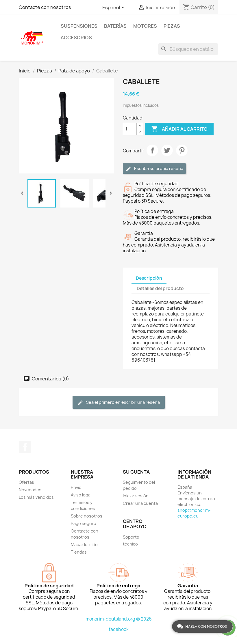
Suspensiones (79, 26)
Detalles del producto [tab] (160, 288)
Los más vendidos (36, 497)
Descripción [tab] (149, 278)
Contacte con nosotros (45, 7)
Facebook (25, 447)
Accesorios (76, 37)
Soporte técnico (131, 540)
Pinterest (182, 150)
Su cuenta (136, 472)
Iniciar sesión (136, 495)
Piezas (172, 26)
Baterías (115, 26)
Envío (76, 487)
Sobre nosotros (86, 516)
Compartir (152, 150)
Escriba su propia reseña (158, 168)
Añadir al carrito (179, 128)
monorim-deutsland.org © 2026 (119, 619)
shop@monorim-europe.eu (193, 513)
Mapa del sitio (84, 544)
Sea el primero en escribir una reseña (122, 402)
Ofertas (26, 482)
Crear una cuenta (140, 503)
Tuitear (167, 150)
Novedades (30, 489)
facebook (119, 629)
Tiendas (79, 552)
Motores (145, 26)
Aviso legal (81, 495)
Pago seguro (83, 523)
